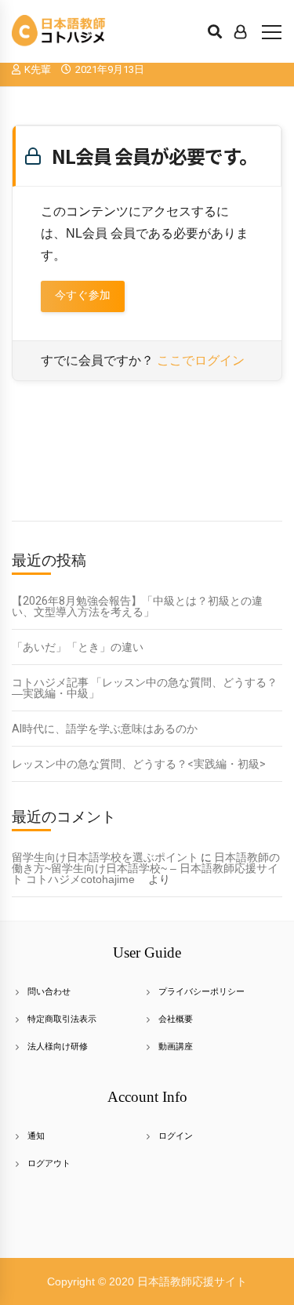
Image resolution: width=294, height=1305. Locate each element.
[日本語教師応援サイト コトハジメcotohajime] (59, 31)
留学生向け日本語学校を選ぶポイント (105, 857)
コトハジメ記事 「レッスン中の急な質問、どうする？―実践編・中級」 (145, 688)
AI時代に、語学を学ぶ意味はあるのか (105, 728)
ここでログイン (201, 360)
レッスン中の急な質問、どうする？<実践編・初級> (139, 764)
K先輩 (37, 69)
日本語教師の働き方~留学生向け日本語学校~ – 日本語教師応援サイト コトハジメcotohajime (146, 868)
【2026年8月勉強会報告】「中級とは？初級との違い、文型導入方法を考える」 (137, 606)
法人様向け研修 (57, 1046)
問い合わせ (49, 991)
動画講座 (175, 1046)
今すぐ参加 (83, 295)
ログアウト (49, 1163)
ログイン (175, 1135)
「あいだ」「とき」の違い (77, 647)
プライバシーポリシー (201, 991)
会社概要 (175, 1018)
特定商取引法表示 (61, 1018)
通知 (36, 1135)
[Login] (240, 31)
